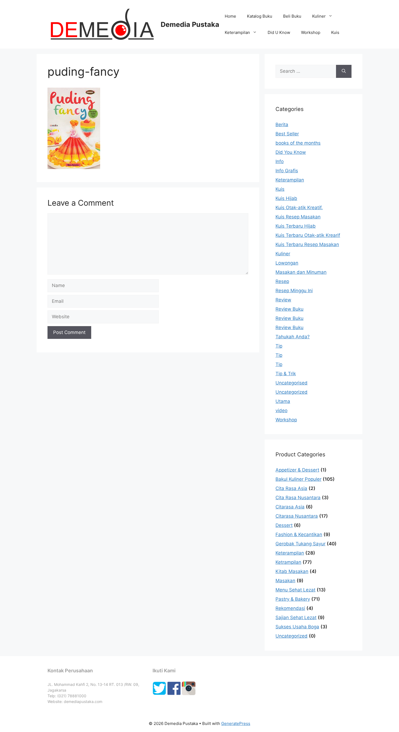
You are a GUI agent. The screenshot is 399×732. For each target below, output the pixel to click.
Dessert (284, 525)
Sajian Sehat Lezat (296, 617)
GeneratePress (235, 723)
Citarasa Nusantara (297, 516)
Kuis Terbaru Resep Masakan (307, 244)
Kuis (335, 32)
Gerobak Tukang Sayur (300, 543)
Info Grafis (287, 170)
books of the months (298, 143)
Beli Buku (292, 16)
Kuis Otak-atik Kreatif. (299, 207)
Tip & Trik (286, 373)
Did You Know (291, 152)
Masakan (285, 580)
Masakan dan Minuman (301, 272)
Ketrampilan (288, 562)
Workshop (310, 32)
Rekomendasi (290, 608)
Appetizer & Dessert (297, 470)
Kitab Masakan (292, 571)
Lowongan (287, 263)
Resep (282, 281)
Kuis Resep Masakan (298, 216)
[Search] (344, 71)
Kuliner (319, 16)
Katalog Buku (259, 16)
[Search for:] (306, 71)
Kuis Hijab (286, 198)
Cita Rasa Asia (291, 488)
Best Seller (287, 133)
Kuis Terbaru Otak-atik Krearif (308, 235)
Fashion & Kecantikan (299, 534)
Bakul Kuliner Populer (298, 479)
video (281, 410)
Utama (283, 401)
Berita (282, 124)
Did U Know (279, 32)
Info (280, 161)
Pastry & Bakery (293, 599)
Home (230, 16)
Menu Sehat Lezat (295, 590)
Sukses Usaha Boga (297, 626)
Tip (279, 346)
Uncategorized (292, 392)
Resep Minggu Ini (294, 290)
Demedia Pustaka (190, 24)
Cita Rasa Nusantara (298, 497)
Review (283, 300)
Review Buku (289, 309)
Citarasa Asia (290, 507)
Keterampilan (237, 32)
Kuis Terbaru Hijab (296, 226)
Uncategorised (292, 383)
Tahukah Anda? (293, 336)
